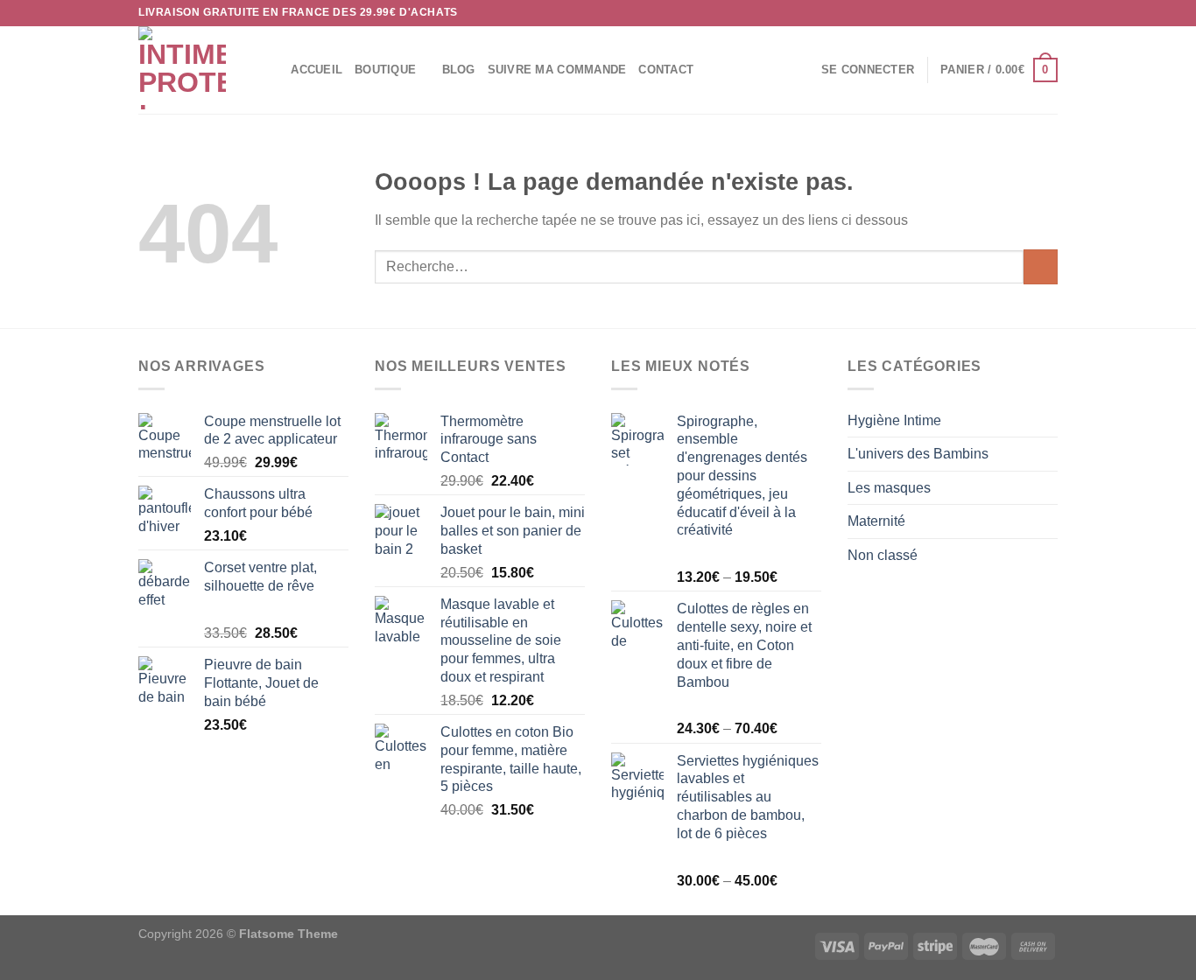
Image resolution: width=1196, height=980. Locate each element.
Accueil (316, 69)
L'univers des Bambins (918, 453)
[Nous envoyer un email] (1049, 13)
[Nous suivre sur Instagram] (1015, 13)
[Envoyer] (1041, 266)
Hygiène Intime (894, 420)
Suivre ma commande (557, 69)
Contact (665, 69)
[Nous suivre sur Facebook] (999, 13)
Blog (458, 69)
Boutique (385, 69)
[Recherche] (271, 70)
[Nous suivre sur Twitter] (1032, 13)
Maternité (876, 521)
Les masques (889, 487)
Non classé (883, 555)
